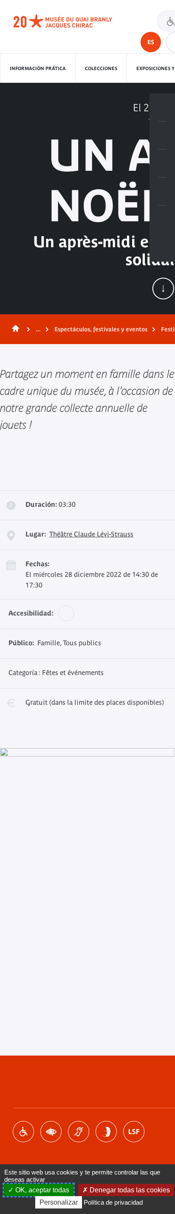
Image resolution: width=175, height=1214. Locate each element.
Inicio (14, 329)
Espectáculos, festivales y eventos (100, 329)
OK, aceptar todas (41, 1190)
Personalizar (59, 1202)
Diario (162, 164)
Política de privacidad (113, 1202)
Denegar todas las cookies (129, 1190)
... (38, 329)
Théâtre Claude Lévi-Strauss (91, 534)
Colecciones (101, 68)
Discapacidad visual (51, 1131)
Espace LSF (133, 1131)
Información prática (38, 68)
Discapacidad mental (106, 1131)
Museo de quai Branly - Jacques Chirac (72, 21)
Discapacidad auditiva (78, 1131)
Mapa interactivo (162, 220)
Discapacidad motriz (23, 1131)
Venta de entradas (162, 107)
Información (162, 135)
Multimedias (162, 192)
